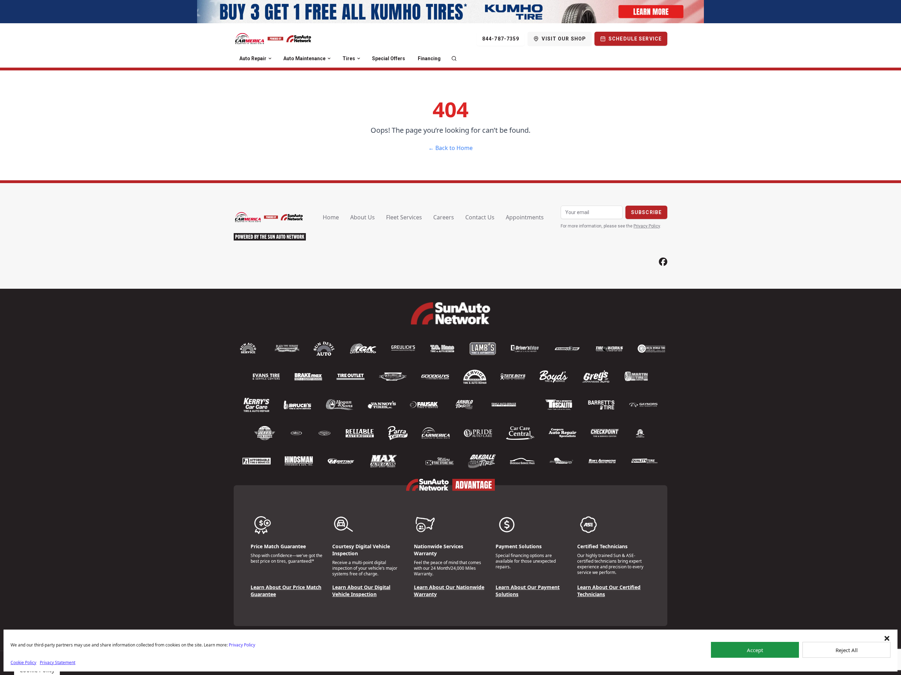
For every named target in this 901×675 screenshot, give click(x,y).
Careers (443, 217)
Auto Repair (252, 58)
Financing (429, 58)
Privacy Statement (57, 662)
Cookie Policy (23, 662)
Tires (348, 58)
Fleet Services (404, 217)
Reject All (847, 650)
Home (331, 217)
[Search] (454, 58)
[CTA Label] (450, 11)
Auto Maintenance (304, 58)
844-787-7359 (500, 39)
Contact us (479, 217)
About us (362, 217)
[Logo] (273, 39)
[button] (886, 638)
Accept (755, 650)
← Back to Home (450, 148)
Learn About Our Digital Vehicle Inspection (361, 591)
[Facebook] (663, 261)
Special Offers (388, 58)
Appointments (525, 217)
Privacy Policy (242, 645)
